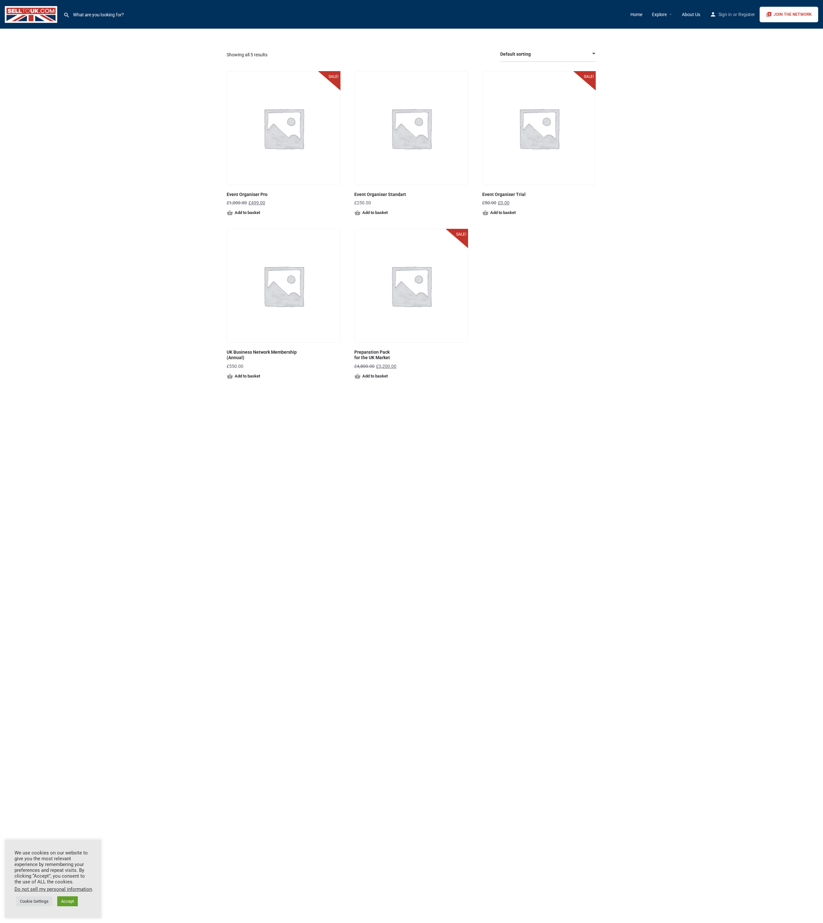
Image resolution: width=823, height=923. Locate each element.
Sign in (725, 14)
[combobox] (548, 54)
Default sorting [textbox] (515, 54)
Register (746, 14)
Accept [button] (67, 901)
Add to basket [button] (247, 212)
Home (636, 14)
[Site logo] (32, 13)
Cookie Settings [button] (34, 901)
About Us (691, 14)
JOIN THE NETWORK (792, 14)
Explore (659, 14)
